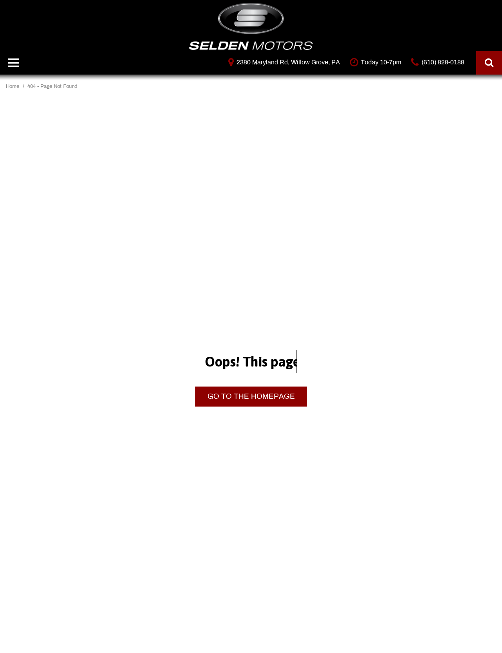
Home (13, 86)
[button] (489, 63)
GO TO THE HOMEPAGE (251, 396)
